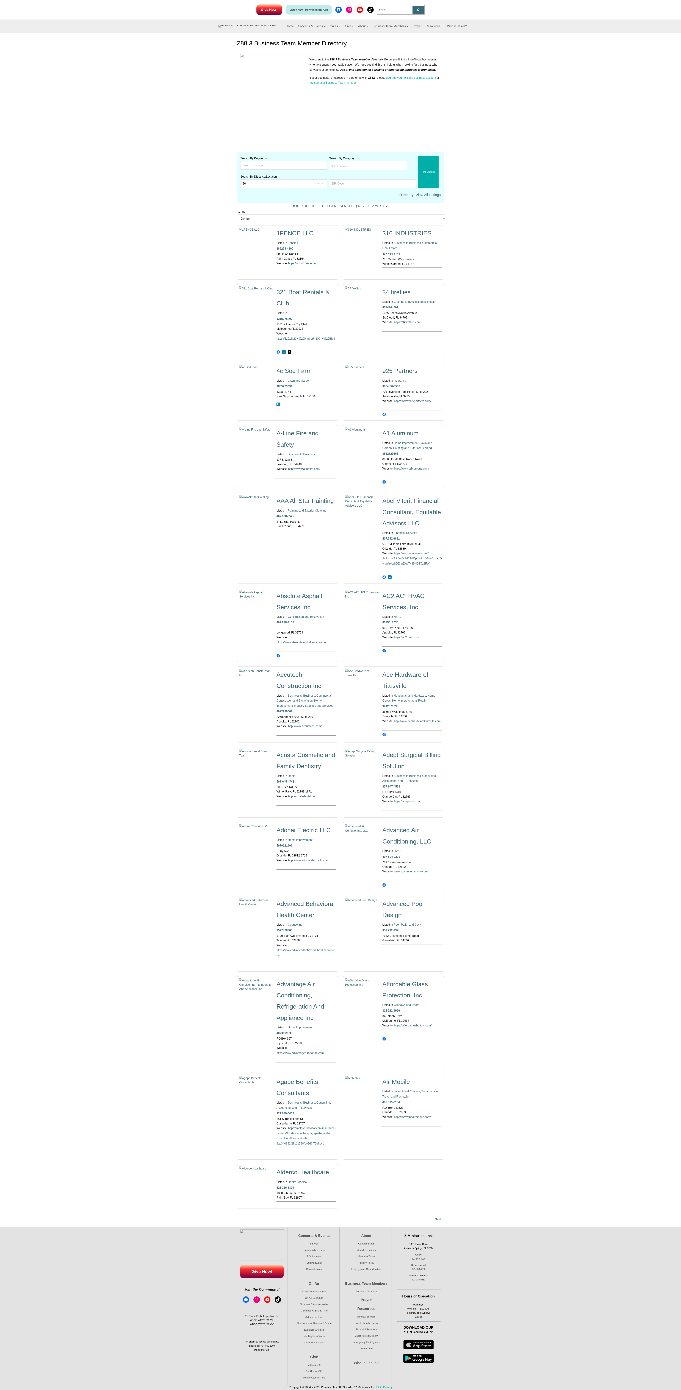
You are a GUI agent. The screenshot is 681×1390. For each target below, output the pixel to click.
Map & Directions (366, 1250)
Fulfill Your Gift (314, 1371)
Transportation (430, 1091)
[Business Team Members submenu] (407, 26)
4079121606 (284, 845)
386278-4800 (284, 248)
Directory (406, 195)
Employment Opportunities (366, 1269)
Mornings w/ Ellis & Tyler (314, 1310)
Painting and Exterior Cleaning (412, 448)
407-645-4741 (285, 781)
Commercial (430, 242)
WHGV (270, 1324)
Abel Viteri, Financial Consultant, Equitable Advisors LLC (411, 512)
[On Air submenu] (340, 26)
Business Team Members (366, 1283)
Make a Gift (314, 1364)
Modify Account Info (314, 1377)
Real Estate (389, 248)
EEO (379, 1387)
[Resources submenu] (442, 26)
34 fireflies (396, 292)
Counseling (295, 924)
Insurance (400, 380)
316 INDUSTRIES (406, 233)
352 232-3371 (391, 930)
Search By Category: (342, 158)
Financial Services (405, 532)
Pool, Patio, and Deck (407, 924)
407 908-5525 (285, 516)
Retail (431, 301)
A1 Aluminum (400, 433)
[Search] (418, 10)
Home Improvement (406, 443)
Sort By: (241, 212)
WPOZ (253, 1320)
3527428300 (284, 930)
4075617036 (390, 622)
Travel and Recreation (396, 1096)
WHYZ (270, 1320)
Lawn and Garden (299, 380)
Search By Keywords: (253, 158)
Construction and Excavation (306, 616)
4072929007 (284, 711)
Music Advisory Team (366, 1335)
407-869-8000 (268, 1345)
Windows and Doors (406, 1004)
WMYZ (261, 1320)
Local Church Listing (366, 1323)
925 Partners (400, 370)
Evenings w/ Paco (314, 1329)
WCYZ (261, 1324)
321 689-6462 (285, 1113)
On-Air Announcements (314, 1291)
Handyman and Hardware (410, 695)
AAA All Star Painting (305, 500)
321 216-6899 (285, 1187)
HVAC (398, 616)
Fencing (293, 242)
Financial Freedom (366, 1329)
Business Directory (366, 1291)
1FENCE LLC (295, 233)
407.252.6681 (391, 538)
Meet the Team (366, 1256)
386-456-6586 (391, 386)
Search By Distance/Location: (259, 176)
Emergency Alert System (366, 1342)
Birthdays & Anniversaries (314, 1304)
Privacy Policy (366, 1262)
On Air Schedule (314, 1297)
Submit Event (314, 1262)
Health (292, 1182)
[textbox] (346, 166)
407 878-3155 (285, 622)
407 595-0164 (391, 1102)
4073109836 (284, 1033)
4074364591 (390, 307)
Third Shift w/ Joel (314, 1342)
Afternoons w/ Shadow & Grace (314, 1323)
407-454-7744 (391, 253)
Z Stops (314, 1243)
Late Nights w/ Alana (314, 1336)
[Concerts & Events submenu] (324, 26)
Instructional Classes (407, 1091)
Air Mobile (396, 1081)
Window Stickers (366, 1316)
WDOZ (253, 1324)
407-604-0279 (391, 856)
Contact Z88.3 (366, 1243)
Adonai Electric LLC (303, 830)
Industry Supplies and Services (313, 705)
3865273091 (284, 386)
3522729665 (390, 453)
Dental (292, 775)
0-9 (298, 206)
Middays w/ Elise (314, 1317)
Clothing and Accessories (410, 301)
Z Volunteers (314, 1256)
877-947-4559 (391, 786)
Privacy (387, 1387)
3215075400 (284, 318)
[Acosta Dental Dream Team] (257, 755)
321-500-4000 (418, 1269)
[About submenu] (367, 26)
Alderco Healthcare (302, 1172)
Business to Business (407, 242)
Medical (303, 1182)
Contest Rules (314, 1269)
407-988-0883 (418, 1279)
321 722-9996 (391, 1010)
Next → (439, 1219)
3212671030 (390, 706)
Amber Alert (366, 1348)
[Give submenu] (353, 26)
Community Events (314, 1250)
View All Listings (428, 195)
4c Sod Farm (294, 370)
